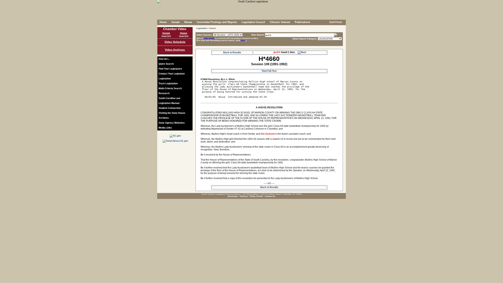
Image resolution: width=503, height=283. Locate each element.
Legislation (165, 78)
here (243, 40)
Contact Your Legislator (172, 73)
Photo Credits (256, 196)
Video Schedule (174, 41)
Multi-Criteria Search (170, 88)
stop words (209, 38)
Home (163, 22)
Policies (244, 196)
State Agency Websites (172, 122)
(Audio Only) (166, 36)
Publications (302, 22)
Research (164, 93)
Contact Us (270, 196)
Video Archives (175, 49)
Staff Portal (335, 22)
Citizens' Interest (280, 22)
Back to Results (232, 52)
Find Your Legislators (170, 68)
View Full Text (269, 71)
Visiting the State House (172, 113)
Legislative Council (253, 22)
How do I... (164, 59)
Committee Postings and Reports (217, 22)
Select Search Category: (304, 39)
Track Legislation (168, 83)
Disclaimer (233, 196)
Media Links (165, 127)
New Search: (258, 35)
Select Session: (204, 35)
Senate (175, 22)
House (188, 22)
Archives (164, 118)
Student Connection (170, 108)
